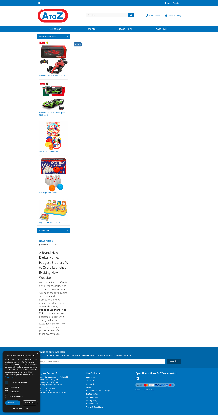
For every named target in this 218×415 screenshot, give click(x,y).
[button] (21, 408)
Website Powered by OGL (144, 390)
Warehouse (162, 29)
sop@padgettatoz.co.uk (52, 384)
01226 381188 (154, 16)
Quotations (91, 377)
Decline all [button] (30, 403)
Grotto (91, 29)
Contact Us (90, 384)
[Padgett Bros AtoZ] (53, 15)
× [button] (37, 354)
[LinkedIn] (39, 3)
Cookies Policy (92, 404)
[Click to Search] (131, 15)
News (88, 387)
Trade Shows (125, 29)
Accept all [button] (13, 403)
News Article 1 (47, 240)
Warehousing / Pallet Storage (98, 390)
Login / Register (173, 3)
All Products (56, 29)
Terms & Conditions (94, 407)
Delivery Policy (92, 397)
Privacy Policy (91, 400)
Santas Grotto (92, 394)
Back (78, 44)
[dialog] (21, 381)
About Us (90, 381)
